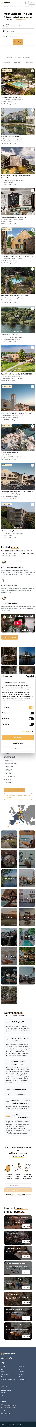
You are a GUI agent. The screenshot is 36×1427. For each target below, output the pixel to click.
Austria (3, 1366)
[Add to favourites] (32, 70)
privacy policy (17, 1194)
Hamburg (8, 770)
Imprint (3, 1424)
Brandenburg (10, 757)
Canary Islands (11, 763)
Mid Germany (10, 776)
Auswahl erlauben (18, 743)
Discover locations (8, 6)
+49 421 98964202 (10, 1408)
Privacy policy (11, 1424)
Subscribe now (13, 1190)
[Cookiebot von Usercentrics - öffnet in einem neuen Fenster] (26, 676)
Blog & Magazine (6, 1390)
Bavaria (3, 1377)
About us (4, 1392)
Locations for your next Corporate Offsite (18, 796)
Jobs (2, 1395)
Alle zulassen (18, 737)
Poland (7, 783)
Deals (31, 6)
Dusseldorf (22, 1379)
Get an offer (26, 6)
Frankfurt (9, 767)
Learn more (26, 1226)
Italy (2, 1371)
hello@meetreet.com (10, 1405)
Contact (3, 1410)
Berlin (7, 754)
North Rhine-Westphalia (8, 1379)
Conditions (20, 1424)
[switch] (31, 713)
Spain (3, 1369)
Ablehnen (18, 749)
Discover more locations (14, 790)
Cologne (21, 1377)
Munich (7, 780)
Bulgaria (8, 760)
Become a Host (18, 6)
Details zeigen (25, 731)
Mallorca (8, 773)
